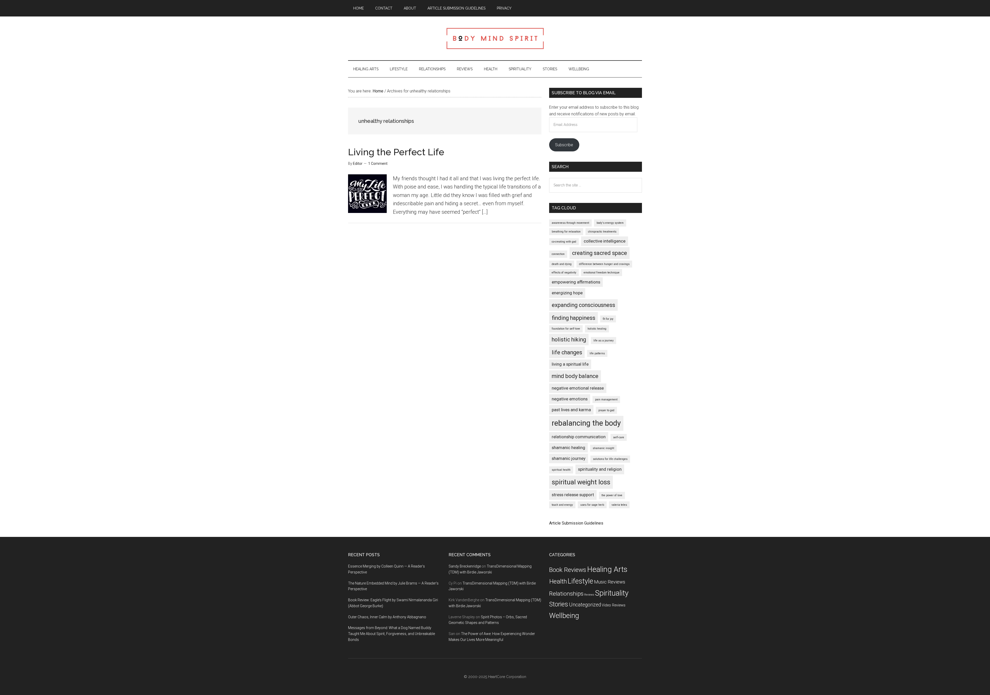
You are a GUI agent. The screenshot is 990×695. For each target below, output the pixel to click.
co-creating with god (564, 241)
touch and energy (562, 505)
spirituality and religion (600, 469)
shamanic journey (568, 458)
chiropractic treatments (602, 231)
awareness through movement (570, 223)
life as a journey (603, 340)
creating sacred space (599, 253)
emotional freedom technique (602, 272)
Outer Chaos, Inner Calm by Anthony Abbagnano (387, 617)
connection (558, 254)
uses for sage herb (592, 505)
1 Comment (377, 163)
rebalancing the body (586, 423)
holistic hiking (569, 339)
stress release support (573, 494)
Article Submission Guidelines (576, 523)
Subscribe (564, 144)
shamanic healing (568, 447)
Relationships (566, 593)
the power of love (611, 495)
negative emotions (570, 398)
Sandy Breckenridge (465, 566)
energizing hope (567, 292)
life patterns (597, 353)
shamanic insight (603, 448)
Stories (558, 604)
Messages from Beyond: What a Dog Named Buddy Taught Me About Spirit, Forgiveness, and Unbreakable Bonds (391, 634)
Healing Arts (607, 569)
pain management (606, 399)
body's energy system (610, 223)
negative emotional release (578, 388)
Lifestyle (580, 581)
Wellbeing (564, 615)
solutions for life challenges (610, 459)
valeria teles (619, 505)
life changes (567, 352)
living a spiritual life (570, 364)
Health (558, 581)
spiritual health (561, 469)
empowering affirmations (576, 282)
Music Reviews (609, 582)
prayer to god (606, 410)
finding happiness (573, 318)
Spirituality (612, 593)
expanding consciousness (583, 305)
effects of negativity (564, 272)
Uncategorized (585, 605)
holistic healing (597, 328)
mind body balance (575, 376)
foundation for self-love (566, 328)
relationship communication (579, 436)
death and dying (562, 264)
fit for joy (608, 319)
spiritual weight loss (581, 482)
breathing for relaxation (566, 231)
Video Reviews (613, 605)
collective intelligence (604, 241)
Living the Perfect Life (396, 152)
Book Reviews (567, 569)
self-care (618, 437)
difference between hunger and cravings (604, 264)
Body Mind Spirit (495, 38)
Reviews (589, 594)
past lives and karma (571, 409)
